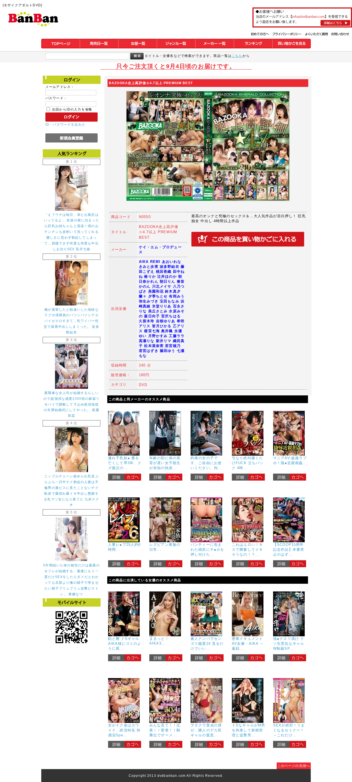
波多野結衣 (169, 267)
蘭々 (143, 296)
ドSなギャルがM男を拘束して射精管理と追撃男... (248, 730)
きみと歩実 (148, 267)
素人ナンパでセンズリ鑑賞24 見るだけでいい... (207, 644)
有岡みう (177, 296)
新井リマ (164, 341)
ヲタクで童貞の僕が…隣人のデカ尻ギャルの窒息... (206, 730)
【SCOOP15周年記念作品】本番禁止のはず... (288, 550)
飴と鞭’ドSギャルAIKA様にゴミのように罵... (124, 644)
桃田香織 (164, 271)
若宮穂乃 (173, 346)
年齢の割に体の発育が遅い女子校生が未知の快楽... (164, 463)
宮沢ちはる (171, 316)
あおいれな (172, 262)
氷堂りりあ (162, 306)
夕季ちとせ (158, 296)
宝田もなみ (169, 301)
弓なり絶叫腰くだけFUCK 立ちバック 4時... (248, 463)
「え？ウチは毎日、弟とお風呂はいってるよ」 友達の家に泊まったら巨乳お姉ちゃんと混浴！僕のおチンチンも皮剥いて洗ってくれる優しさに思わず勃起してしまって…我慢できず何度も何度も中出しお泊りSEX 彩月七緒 (71, 232)
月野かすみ (158, 336)
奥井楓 (167, 331)
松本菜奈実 (154, 346)
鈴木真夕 (173, 291)
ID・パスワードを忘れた (65, 124)
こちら (237, 55)
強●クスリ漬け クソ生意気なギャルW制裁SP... (288, 644)
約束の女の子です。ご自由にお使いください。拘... (206, 463)
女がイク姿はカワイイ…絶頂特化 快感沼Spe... (124, 730)
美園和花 (156, 291)
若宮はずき (148, 351)
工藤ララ (177, 336)
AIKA (144, 262)
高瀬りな (147, 341)
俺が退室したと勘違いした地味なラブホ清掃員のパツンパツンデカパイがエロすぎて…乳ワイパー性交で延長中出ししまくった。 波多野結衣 (71, 321)
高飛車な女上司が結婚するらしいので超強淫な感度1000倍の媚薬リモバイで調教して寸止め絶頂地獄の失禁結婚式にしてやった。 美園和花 (71, 404)
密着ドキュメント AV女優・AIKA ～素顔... (248, 644)
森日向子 (152, 316)
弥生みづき (148, 301)
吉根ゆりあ (165, 321)
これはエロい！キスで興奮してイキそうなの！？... (247, 550)
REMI (155, 262)
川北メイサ (162, 286)
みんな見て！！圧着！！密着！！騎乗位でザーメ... (164, 730)
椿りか (150, 276)
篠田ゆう (167, 351)
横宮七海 (152, 331)
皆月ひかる (162, 326)
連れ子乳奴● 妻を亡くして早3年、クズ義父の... (124, 463)
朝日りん (167, 281)
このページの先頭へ (293, 765)
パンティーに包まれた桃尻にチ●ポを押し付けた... (207, 550)
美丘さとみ (158, 311)
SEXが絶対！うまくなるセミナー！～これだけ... (289, 730)
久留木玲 (147, 321)
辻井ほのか (167, 276)
